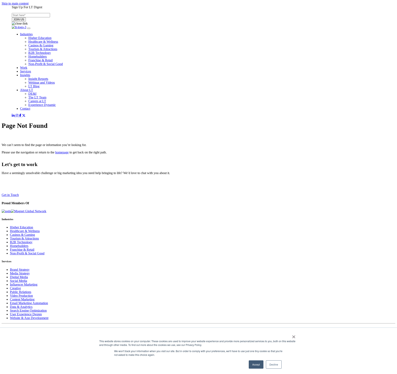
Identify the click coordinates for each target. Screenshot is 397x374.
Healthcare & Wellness (25, 231)
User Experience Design (26, 314)
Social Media (18, 281)
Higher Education (21, 227)
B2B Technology (21, 242)
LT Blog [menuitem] (33, 86)
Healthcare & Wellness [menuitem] (43, 41)
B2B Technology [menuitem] (39, 53)
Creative (15, 288)
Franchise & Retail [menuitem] (40, 60)
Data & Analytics (21, 307)
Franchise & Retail (22, 249)
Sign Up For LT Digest (27, 7)
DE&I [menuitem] (32, 93)
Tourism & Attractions (24, 238)
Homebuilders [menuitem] (37, 56)
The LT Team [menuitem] (37, 97)
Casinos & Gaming (22, 234)
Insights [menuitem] (25, 75)
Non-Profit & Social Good (27, 253)
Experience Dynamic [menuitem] (42, 105)
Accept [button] (256, 364)
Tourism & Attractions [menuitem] (42, 49)
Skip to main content (15, 3)
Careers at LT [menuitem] (37, 101)
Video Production (21, 295)
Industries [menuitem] (26, 34)
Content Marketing (22, 299)
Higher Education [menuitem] (39, 38)
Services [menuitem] (25, 71)
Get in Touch (10, 195)
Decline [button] (273, 364)
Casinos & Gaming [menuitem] (40, 45)
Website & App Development (29, 318)
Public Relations (20, 292)
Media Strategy (20, 273)
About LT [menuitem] (26, 90)
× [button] (293, 335)
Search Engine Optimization (28, 310)
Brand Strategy (20, 269)
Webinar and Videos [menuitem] (41, 82)
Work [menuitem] (23, 67)
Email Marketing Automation (29, 303)
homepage (62, 152)
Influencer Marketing (23, 284)
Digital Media (19, 277)
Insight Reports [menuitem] (38, 79)
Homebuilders (19, 246)
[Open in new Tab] (14, 115)
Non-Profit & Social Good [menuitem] (45, 64)
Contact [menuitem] (25, 108)
